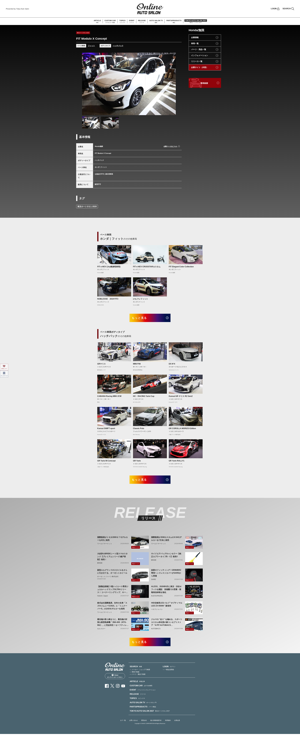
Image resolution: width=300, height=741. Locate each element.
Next (171, 83)
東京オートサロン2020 (87, 206)
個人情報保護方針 (156, 720)
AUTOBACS (156, 629)
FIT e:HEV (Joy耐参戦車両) (108, 267)
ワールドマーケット (104, 544)
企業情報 (195, 37)
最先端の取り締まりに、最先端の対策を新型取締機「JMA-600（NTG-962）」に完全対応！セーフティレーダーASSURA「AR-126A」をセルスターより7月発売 (113, 622)
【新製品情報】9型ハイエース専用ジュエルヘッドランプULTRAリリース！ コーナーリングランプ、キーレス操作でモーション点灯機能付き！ (112, 589)
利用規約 (168, 720)
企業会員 (177, 720)
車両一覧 (195, 43)
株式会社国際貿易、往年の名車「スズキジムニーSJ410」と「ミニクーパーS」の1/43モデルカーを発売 (112, 606)
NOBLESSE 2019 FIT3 (107, 299)
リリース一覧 (196, 61)
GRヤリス (101, 364)
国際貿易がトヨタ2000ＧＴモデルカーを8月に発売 (112, 538)
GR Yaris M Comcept (106, 461)
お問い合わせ (133, 720)
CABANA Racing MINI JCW (109, 396)
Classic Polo (138, 428)
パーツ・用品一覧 (198, 49)
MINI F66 (137, 364)
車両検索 (204, 83)
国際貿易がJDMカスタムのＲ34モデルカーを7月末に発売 (166, 538)
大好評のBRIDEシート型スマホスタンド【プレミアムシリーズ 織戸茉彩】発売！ (112, 556)
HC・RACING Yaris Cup (143, 396)
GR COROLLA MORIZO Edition (182, 428)
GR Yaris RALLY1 (176, 461)
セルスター (101, 629)
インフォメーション (199, 55)
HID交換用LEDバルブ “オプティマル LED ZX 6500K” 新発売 (166, 604)
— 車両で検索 (134, 672)
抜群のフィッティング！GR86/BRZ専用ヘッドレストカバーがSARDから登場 (166, 573)
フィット (91, 46)
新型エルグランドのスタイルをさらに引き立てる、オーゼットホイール (112, 571)
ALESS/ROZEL (157, 596)
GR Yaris (137, 461)
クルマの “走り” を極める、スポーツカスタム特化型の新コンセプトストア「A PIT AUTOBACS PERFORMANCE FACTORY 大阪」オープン (166, 622)
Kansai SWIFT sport (106, 428)
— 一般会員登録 (168, 669)
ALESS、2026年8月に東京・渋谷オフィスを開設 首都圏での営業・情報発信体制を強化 (166, 589)
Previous (86, 83)
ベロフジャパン (157, 609)
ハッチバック (118, 46)
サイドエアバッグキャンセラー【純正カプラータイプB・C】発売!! (166, 555)
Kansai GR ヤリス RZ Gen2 (181, 396)
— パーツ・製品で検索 (137, 674)
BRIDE (100, 563)
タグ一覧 (123, 720)
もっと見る (139, 317)
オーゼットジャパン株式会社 (108, 576)
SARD (153, 579)
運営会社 (144, 720)
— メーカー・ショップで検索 (140, 669)
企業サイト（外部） (199, 67)
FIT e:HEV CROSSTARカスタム (147, 267)
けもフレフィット (140, 299)
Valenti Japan (102, 596)
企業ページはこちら (170, 146)
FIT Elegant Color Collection (181, 267)
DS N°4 (172, 364)
